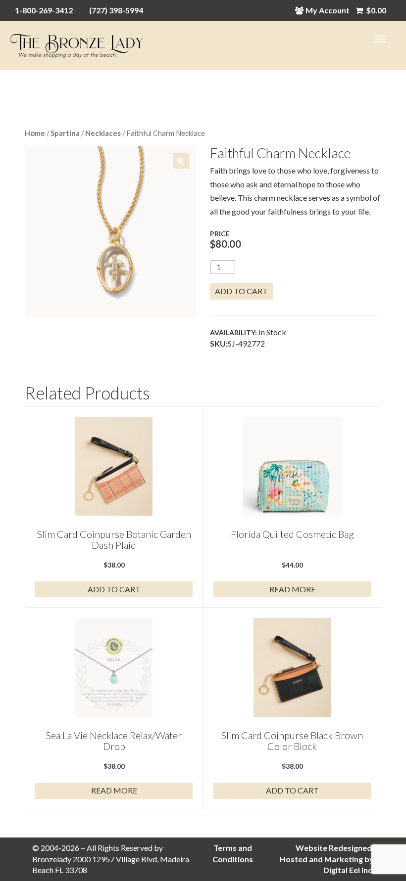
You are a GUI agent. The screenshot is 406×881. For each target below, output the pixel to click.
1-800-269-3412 (44, 10)
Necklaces (103, 133)
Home (35, 133)
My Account (327, 10)
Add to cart (241, 291)
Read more (292, 589)
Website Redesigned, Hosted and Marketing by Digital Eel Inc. (327, 859)
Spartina (65, 133)
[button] (181, 161)
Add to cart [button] (114, 589)
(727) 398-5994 (116, 10)
